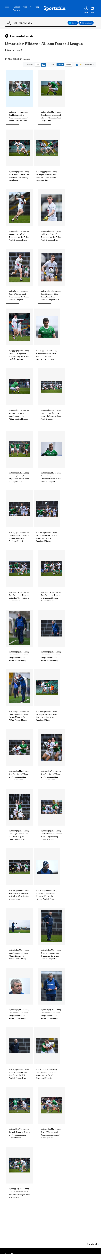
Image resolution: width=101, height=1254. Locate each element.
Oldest (68, 64)
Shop (37, 6)
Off (43, 64)
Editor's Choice (87, 64)
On (37, 64)
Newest (60, 64)
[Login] (86, 8)
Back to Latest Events (21, 35)
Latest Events (16, 8)
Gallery (27, 6)
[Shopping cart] (92, 8)
